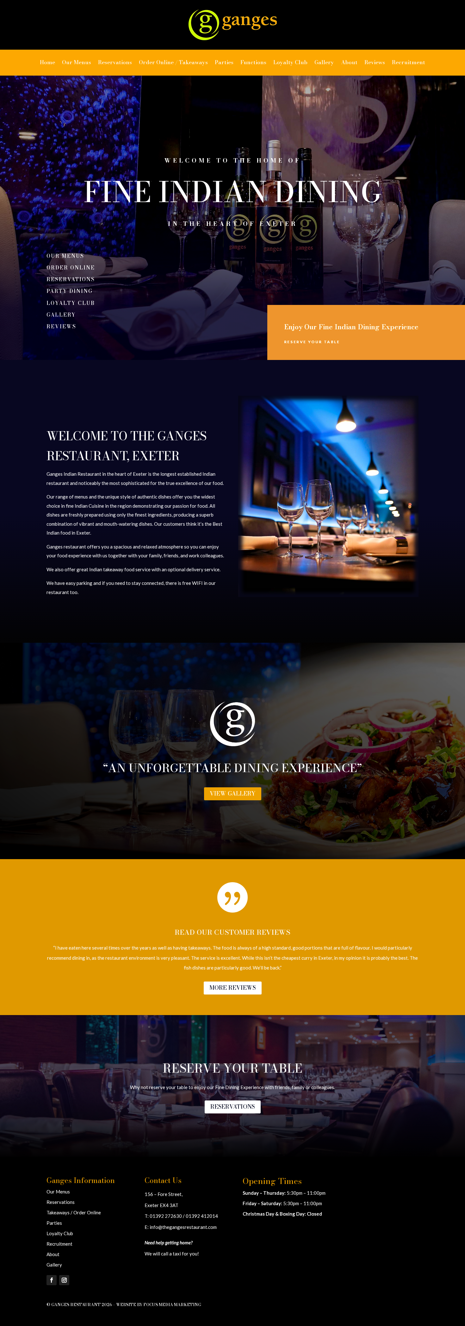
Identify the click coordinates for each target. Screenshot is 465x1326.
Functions (253, 62)
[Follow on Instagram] (64, 1280)
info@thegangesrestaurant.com (183, 1227)
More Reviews (232, 987)
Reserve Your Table (312, 341)
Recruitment (408, 62)
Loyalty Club (290, 62)
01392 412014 (202, 1216)
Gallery (324, 62)
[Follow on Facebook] (51, 1280)
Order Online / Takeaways (173, 62)
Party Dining (69, 291)
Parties (224, 62)
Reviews (374, 62)
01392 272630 (166, 1216)
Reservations (115, 62)
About (349, 62)
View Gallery (233, 793)
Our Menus (76, 62)
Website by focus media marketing (158, 1304)
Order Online (70, 267)
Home (47, 62)
